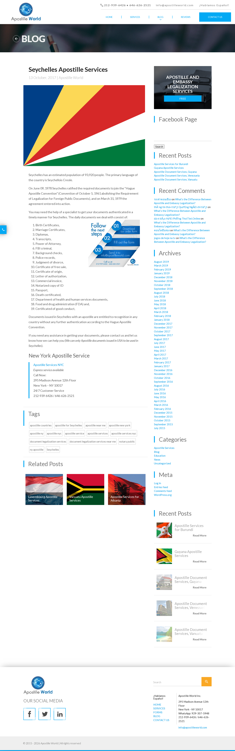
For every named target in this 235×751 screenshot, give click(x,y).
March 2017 (161, 358)
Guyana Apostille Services (169, 167)
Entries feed (161, 487)
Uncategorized (162, 463)
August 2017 (161, 339)
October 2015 (162, 420)
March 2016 (161, 404)
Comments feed (163, 490)
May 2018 (160, 304)
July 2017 (159, 342)
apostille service (74, 433)
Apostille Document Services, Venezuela (177, 175)
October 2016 (162, 377)
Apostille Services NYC (48, 365)
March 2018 (161, 311)
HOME (157, 704)
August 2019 (161, 261)
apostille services (98, 433)
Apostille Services (164, 447)
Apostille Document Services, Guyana (175, 171)
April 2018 (160, 308)
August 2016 (161, 385)
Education (159, 455)
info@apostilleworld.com (175, 5)
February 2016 (162, 408)
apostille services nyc (123, 433)
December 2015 (163, 412)
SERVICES (159, 708)
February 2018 (162, 315)
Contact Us (215, 17)
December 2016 (163, 370)
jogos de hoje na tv (164, 237)
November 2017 (163, 327)
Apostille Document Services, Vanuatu (175, 179)
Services (135, 17)
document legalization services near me (93, 441)
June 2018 (160, 300)
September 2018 (163, 288)
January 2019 (162, 273)
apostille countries (41, 425)
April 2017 (160, 354)
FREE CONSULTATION (182, 99)
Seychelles (53, 449)
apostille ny (36, 433)
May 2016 (160, 397)
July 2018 (159, 296)
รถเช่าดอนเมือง (162, 199)
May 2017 (160, 350)
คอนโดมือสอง (162, 230)
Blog (160, 17)
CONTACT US (161, 720)
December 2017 (163, 323)
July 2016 (159, 389)
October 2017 (162, 331)
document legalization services (48, 441)
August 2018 (161, 292)
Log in (157, 483)
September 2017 (163, 335)
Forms (135, 26)
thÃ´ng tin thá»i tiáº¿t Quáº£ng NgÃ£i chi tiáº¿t (180, 207)
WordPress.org (163, 494)
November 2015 (163, 416)
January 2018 (162, 319)
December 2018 (163, 277)
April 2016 (160, 401)
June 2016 (160, 393)
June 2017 (160, 346)
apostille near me (95, 425)
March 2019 (161, 265)
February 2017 (162, 362)
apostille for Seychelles (68, 425)
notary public (127, 441)
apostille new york (119, 425)
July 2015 (159, 428)
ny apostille (36, 449)
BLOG (156, 716)
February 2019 (162, 269)
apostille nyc (54, 433)
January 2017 (162, 366)
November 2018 (163, 281)
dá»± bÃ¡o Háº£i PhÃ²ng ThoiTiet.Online (177, 218)
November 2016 (163, 373)
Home (109, 17)
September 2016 (163, 381)
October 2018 (162, 284)
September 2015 (163, 424)
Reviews (185, 17)
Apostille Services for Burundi (171, 164)
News (157, 459)
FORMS (157, 712)
